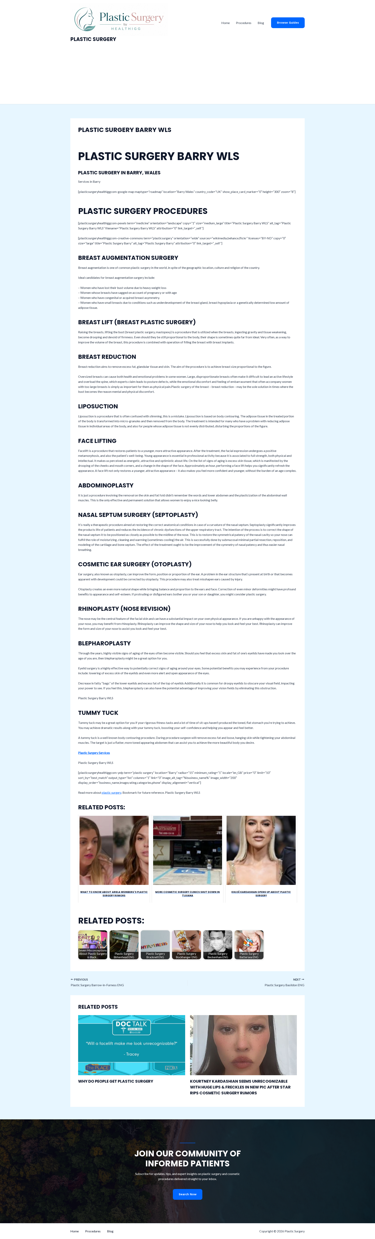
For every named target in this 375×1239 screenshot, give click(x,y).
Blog (261, 23)
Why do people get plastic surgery (115, 1081)
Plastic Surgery (93, 39)
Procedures (243, 23)
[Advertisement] (187, 74)
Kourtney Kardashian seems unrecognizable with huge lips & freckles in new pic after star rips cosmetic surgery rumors (240, 1087)
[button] (288, 22)
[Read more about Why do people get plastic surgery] (131, 1045)
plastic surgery (111, 792)
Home (225, 23)
